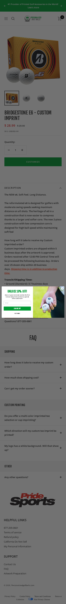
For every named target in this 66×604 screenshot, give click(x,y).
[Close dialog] (62, 288)
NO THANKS (17, 313)
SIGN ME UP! (17, 308)
